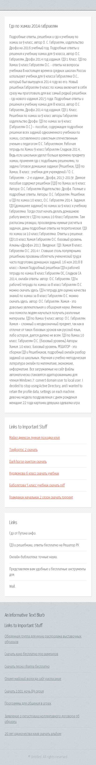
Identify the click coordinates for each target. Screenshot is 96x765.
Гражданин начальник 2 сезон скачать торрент (41, 497)
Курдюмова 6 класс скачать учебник (34, 473)
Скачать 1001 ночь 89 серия (24, 691)
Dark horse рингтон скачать (28, 462)
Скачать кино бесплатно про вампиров (31, 654)
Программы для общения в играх (28, 703)
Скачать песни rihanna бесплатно (27, 666)
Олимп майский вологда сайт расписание (33, 679)
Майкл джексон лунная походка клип (34, 438)
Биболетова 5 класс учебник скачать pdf (37, 485)
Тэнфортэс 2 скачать (23, 450)
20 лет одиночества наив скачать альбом (33, 734)
